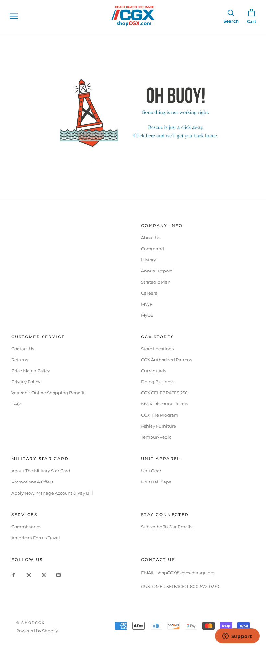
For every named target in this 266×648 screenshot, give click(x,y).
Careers (149, 293)
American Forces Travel (35, 538)
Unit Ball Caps (156, 482)
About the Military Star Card (40, 471)
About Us (150, 237)
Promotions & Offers (32, 482)
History (148, 260)
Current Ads (153, 370)
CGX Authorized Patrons (166, 359)
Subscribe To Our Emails (166, 526)
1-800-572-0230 (203, 586)
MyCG (147, 315)
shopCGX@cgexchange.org (186, 572)
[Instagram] (44, 574)
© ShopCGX (30, 622)
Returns (19, 359)
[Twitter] (29, 574)
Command (152, 248)
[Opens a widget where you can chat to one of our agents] (237, 636)
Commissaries (26, 526)
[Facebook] (13, 574)
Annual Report (156, 271)
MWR (146, 304)
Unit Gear (151, 471)
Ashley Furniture (158, 426)
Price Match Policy (30, 370)
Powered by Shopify (37, 630)
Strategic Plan (156, 282)
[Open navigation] (14, 16)
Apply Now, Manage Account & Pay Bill (52, 493)
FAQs (16, 404)
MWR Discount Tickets (164, 404)
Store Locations (157, 348)
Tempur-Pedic (156, 437)
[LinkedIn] (58, 574)
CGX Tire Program (159, 415)
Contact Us (22, 348)
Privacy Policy (25, 381)
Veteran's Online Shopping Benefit (48, 392)
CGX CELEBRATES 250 (164, 392)
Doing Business (157, 381)
